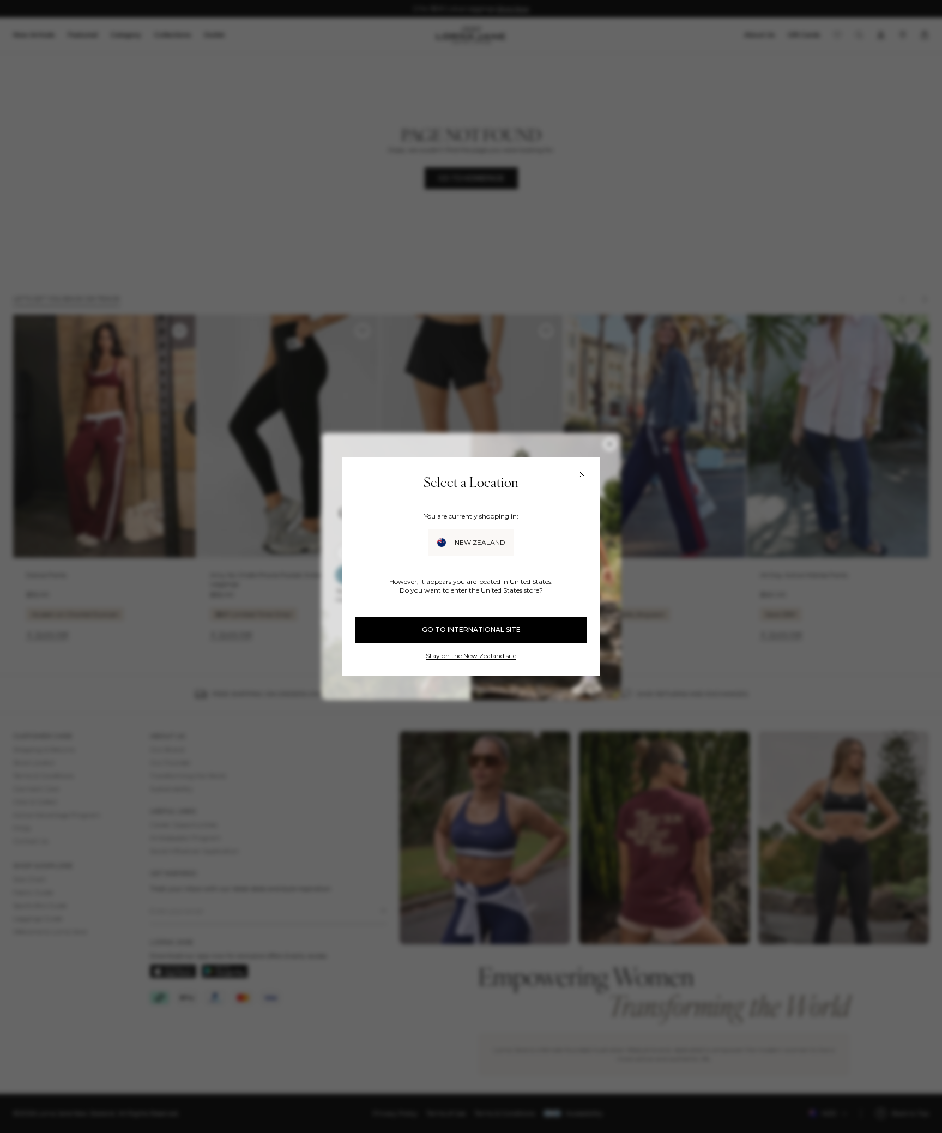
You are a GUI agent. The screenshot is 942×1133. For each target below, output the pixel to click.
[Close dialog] (582, 474)
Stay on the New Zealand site (471, 656)
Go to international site (471, 629)
